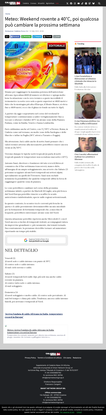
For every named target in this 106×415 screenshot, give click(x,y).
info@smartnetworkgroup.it (53, 378)
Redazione (77, 358)
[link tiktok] (82, 3)
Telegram (38, 36)
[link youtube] (78, 3)
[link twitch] (90, 3)
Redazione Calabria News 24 (16, 31)
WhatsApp (27, 36)
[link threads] (93, 3)
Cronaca (33, 3)
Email (58, 36)
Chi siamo (67, 358)
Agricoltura (50, 3)
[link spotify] (86, 3)
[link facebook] (71, 3)
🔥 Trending (79, 44)
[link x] (67, 3)
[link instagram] (75, 3)
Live (57, 3)
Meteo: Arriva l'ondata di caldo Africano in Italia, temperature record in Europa (30, 331)
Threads (48, 36)
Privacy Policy (30, 358)
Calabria (26, 3)
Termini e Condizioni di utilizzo (49, 358)
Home (7, 14)
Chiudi (79, 412)
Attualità (41, 3)
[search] (99, 3)
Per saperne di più (67, 412)
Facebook (16, 36)
